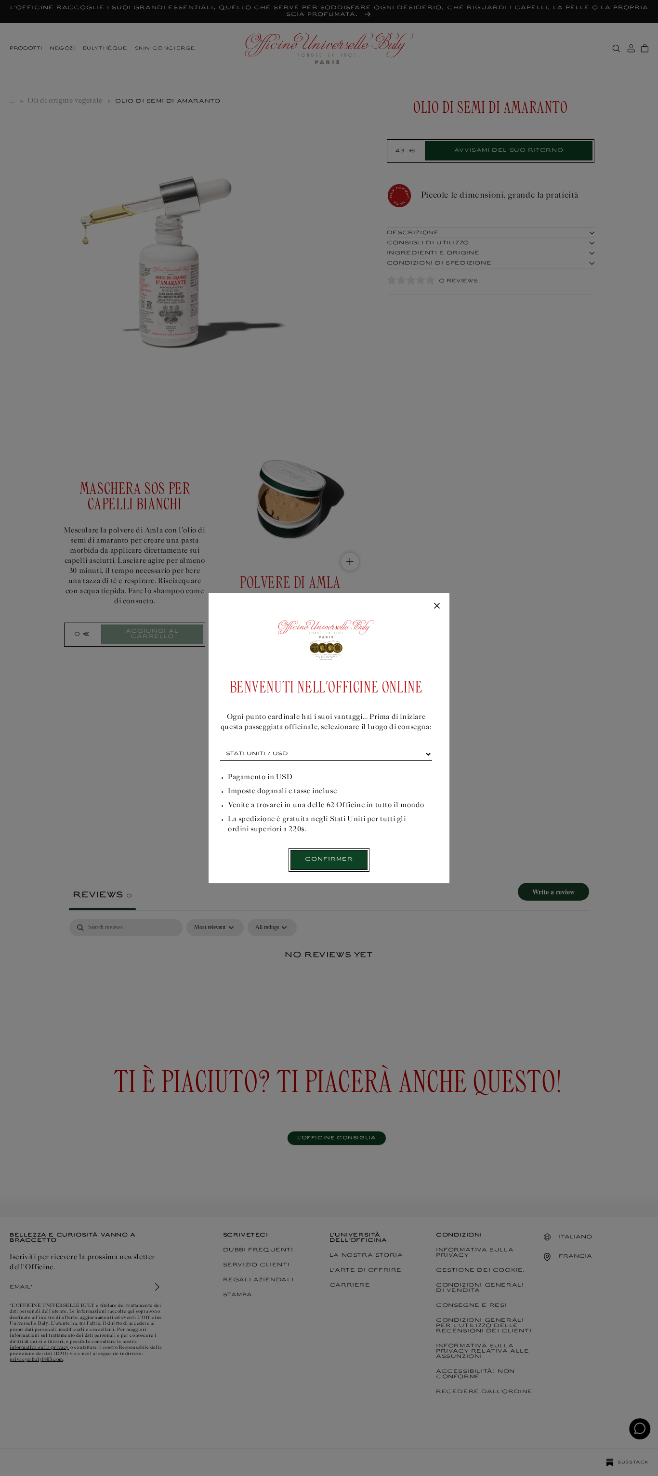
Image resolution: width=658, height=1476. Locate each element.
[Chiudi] (437, 606)
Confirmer (329, 859)
